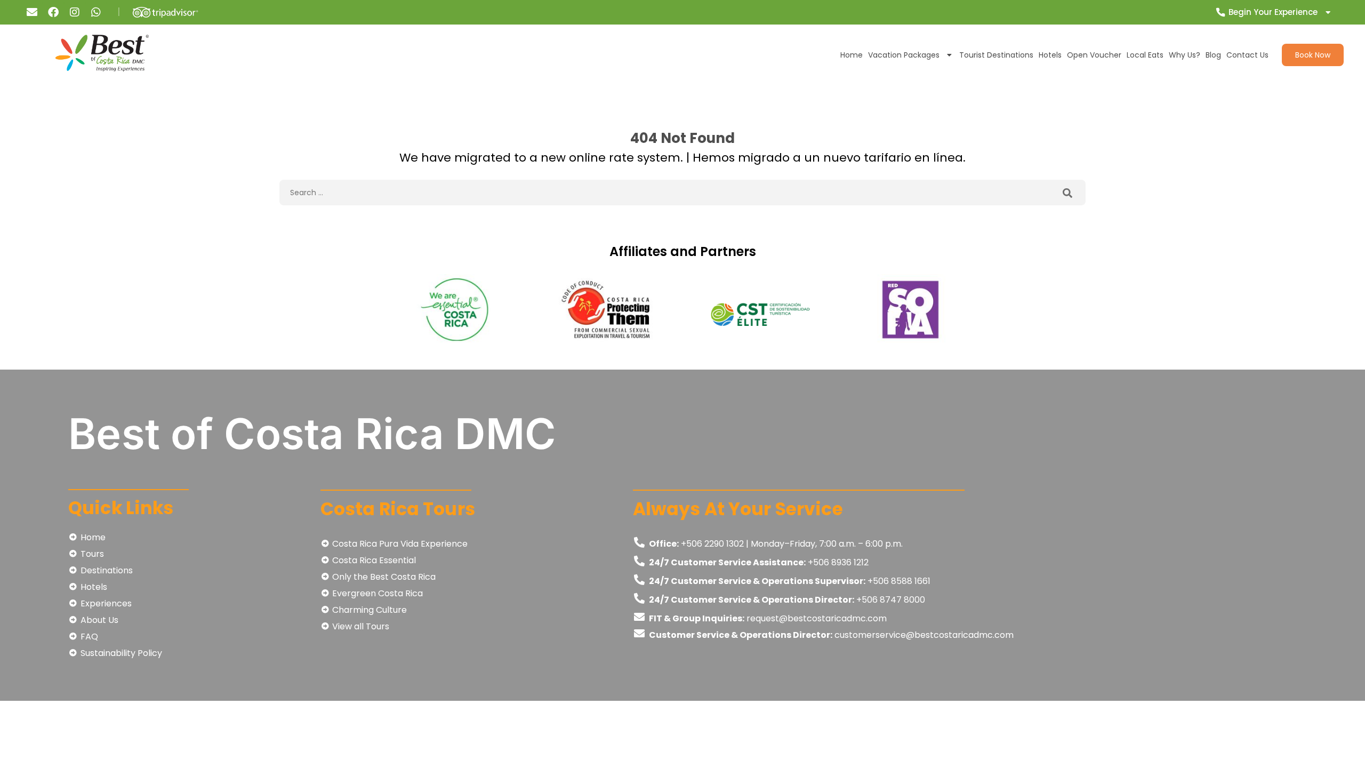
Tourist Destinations (996, 55)
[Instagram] (74, 12)
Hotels (1050, 55)
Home (851, 55)
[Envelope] (32, 12)
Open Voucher (1094, 55)
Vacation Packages (904, 55)
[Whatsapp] (96, 12)
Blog (1213, 55)
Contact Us (1247, 55)
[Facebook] (53, 12)
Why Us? (1184, 55)
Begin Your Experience (1273, 12)
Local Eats (1145, 55)
